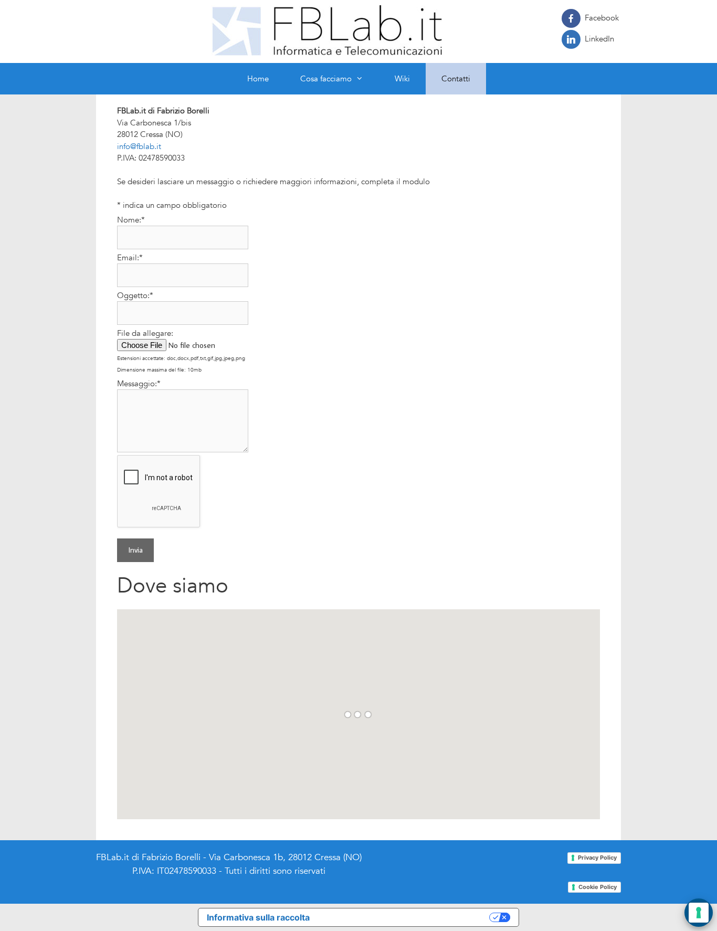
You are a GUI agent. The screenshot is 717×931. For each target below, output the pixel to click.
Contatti (455, 78)
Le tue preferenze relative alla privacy (404, 917)
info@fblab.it (139, 146)
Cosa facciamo (326, 78)
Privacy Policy (597, 857)
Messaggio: (139, 383)
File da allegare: (145, 333)
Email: (130, 257)
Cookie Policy (597, 887)
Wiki (402, 78)
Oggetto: (135, 295)
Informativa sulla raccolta (258, 917)
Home (258, 78)
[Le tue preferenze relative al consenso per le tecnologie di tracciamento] (699, 913)
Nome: (131, 220)
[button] (365, 78)
